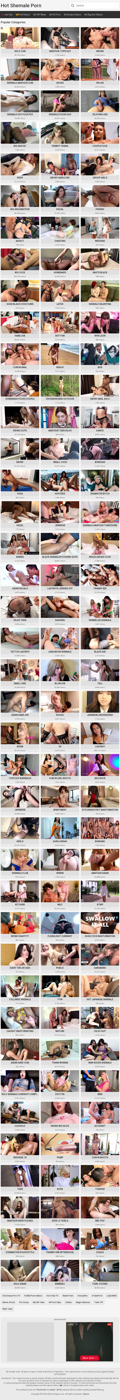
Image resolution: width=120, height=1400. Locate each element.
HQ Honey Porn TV (11, 1296)
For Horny (23, 1302)
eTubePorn (97, 1296)
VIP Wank (41, 14)
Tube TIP (98, 1302)
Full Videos (24, 14)
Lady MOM (111, 1296)
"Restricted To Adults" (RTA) (49, 1390)
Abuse (86, 1394)
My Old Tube (38, 1302)
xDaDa (68, 1302)
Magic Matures (83, 1302)
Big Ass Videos (95, 14)
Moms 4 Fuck (8, 1302)
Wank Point (68, 1296)
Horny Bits (83, 1296)
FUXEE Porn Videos (33, 1296)
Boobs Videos (74, 14)
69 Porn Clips (55, 1302)
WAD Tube (7, 1309)
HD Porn (56, 14)
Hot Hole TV (52, 1296)
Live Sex (9, 14)
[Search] (72, 5)
